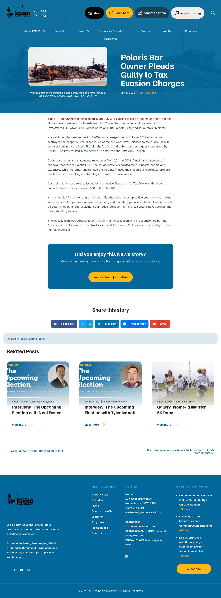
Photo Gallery (188, 401)
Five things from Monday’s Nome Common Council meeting (195, 521)
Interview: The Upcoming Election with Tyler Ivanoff (110, 409)
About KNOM (32, 31)
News (81, 31)
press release (76, 183)
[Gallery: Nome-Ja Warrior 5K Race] (183, 384)
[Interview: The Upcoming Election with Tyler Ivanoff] (110, 384)
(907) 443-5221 (134, 507)
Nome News (37, 338)
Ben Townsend (147, 92)
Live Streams (143, 31)
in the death (88, 151)
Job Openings (100, 527)
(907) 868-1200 (134, 535)
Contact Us (110, 38)
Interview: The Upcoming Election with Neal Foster (36, 409)
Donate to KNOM (102, 511)
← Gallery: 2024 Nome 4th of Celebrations (35, 450)
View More (19, 424)
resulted (74, 151)
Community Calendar (111, 31)
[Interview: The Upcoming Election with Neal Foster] (38, 384)
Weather (168, 31)
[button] (44, 31)
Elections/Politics (38, 401)
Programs (191, 31)
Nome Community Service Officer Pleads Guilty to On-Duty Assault (195, 500)
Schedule (60, 31)
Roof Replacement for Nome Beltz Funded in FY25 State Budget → (180, 451)
